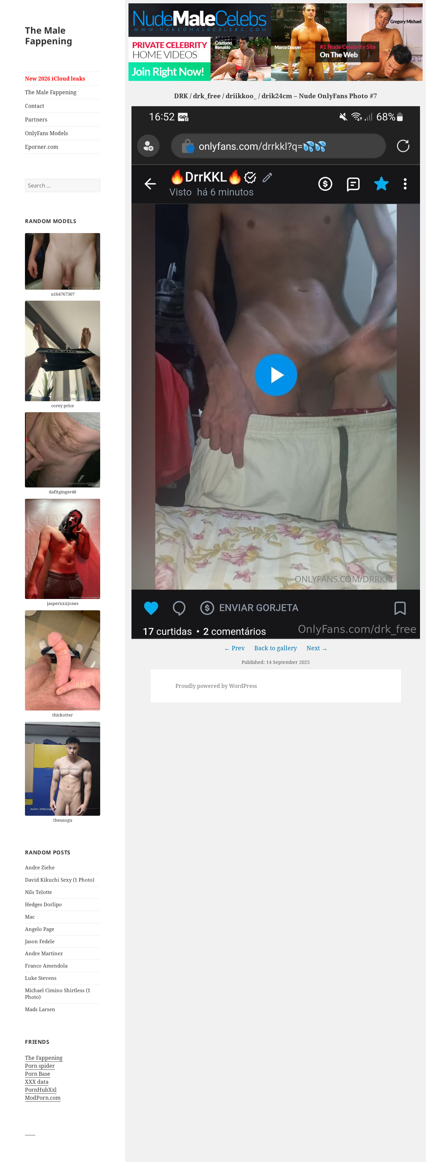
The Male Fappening (48, 35)
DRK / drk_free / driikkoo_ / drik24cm (233, 96)
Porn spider (40, 1065)
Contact (34, 106)
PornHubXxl (41, 1089)
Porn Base (37, 1073)
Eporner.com (41, 146)
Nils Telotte (38, 892)
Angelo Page (39, 929)
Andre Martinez (44, 953)
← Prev (234, 648)
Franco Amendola (46, 965)
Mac (30, 916)
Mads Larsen (40, 1009)
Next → (317, 648)
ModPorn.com (43, 1097)
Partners (36, 119)
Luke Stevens (41, 978)
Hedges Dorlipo (43, 904)
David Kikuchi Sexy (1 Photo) (59, 879)
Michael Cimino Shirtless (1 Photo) (57, 993)
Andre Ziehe (40, 867)
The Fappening (44, 1057)
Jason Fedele (40, 941)
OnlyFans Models (46, 133)
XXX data (37, 1081)
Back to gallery (275, 648)
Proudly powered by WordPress (216, 686)
